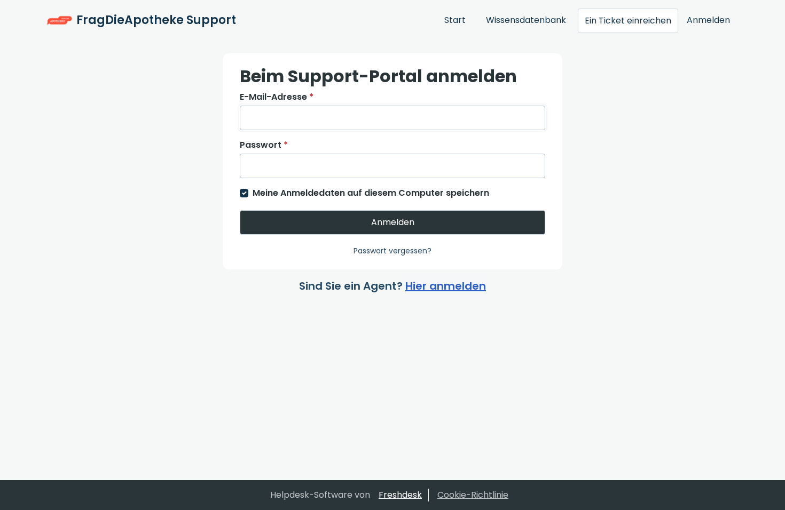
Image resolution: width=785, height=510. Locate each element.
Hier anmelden (445, 285)
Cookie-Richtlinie (472, 495)
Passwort (264, 145)
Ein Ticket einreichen (628, 20)
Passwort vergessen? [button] (392, 250)
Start (455, 20)
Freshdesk (400, 495)
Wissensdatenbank (526, 20)
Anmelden (708, 20)
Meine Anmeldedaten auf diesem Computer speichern (371, 193)
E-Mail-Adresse (276, 97)
